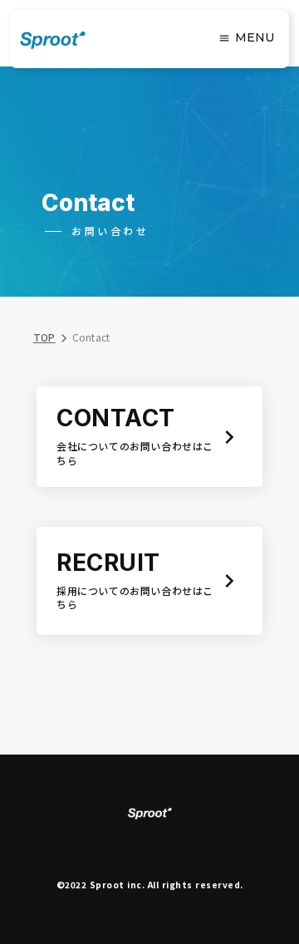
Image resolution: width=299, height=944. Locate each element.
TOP (44, 337)
